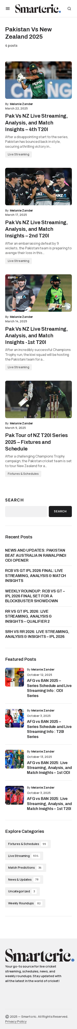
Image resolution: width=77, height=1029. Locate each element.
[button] (7, 8)
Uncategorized (21, 891)
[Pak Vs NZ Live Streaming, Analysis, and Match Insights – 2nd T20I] (38, 186)
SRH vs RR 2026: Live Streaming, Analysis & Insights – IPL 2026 (37, 634)
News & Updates (23, 879)
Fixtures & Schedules (23, 474)
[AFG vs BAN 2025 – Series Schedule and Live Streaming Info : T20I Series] (14, 718)
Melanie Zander (43, 669)
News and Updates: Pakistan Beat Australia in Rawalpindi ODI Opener (35, 555)
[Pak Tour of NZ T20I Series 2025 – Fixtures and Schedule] (38, 399)
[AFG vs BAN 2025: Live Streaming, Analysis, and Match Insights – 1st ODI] (14, 759)
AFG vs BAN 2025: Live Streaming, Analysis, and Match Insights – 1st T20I (49, 804)
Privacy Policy (16, 1021)
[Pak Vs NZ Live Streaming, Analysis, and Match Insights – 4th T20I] (38, 80)
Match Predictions (24, 867)
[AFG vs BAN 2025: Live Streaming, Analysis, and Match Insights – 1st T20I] (14, 795)
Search (14, 500)
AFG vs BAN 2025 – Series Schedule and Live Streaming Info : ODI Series (49, 688)
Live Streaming (18, 154)
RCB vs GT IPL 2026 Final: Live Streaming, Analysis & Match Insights (35, 576)
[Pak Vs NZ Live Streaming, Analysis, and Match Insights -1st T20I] (38, 293)
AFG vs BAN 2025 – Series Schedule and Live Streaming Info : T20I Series (49, 729)
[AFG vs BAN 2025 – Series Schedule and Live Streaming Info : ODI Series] (14, 677)
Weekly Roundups (24, 903)
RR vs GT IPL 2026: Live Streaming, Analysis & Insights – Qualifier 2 (28, 616)
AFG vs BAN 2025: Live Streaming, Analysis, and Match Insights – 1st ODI (49, 768)
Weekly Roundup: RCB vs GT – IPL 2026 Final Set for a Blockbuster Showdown (35, 596)
